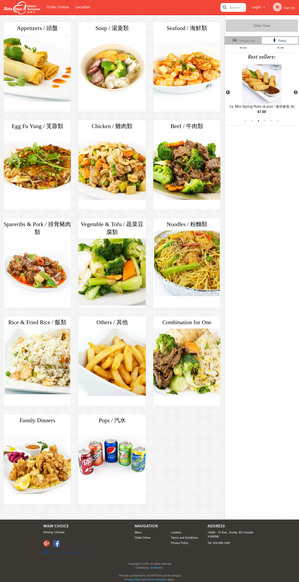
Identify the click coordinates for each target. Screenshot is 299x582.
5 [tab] (271, 121)
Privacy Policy (179, 543)
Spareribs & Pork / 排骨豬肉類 (37, 228)
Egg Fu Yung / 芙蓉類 (37, 126)
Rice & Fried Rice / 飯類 (37, 322)
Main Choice (56, 526)
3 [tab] (258, 121)
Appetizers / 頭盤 (37, 28)
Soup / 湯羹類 (112, 28)
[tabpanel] (262, 92)
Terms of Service (157, 579)
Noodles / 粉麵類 (187, 224)
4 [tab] (265, 121)
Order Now (261, 25)
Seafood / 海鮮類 (187, 28)
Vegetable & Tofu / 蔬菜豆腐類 (112, 228)
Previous (228, 92)
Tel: (219, 543)
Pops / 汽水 (112, 420)
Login (256, 7)
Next (296, 92)
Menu (138, 532)
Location (82, 7)
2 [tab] (252, 121)
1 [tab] (245, 121)
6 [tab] (278, 121)
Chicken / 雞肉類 (112, 126)
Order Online (57, 7)
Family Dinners (37, 420)
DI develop (156, 567)
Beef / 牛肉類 (187, 126)
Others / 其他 (112, 322)
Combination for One (186, 322)
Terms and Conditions (184, 537)
